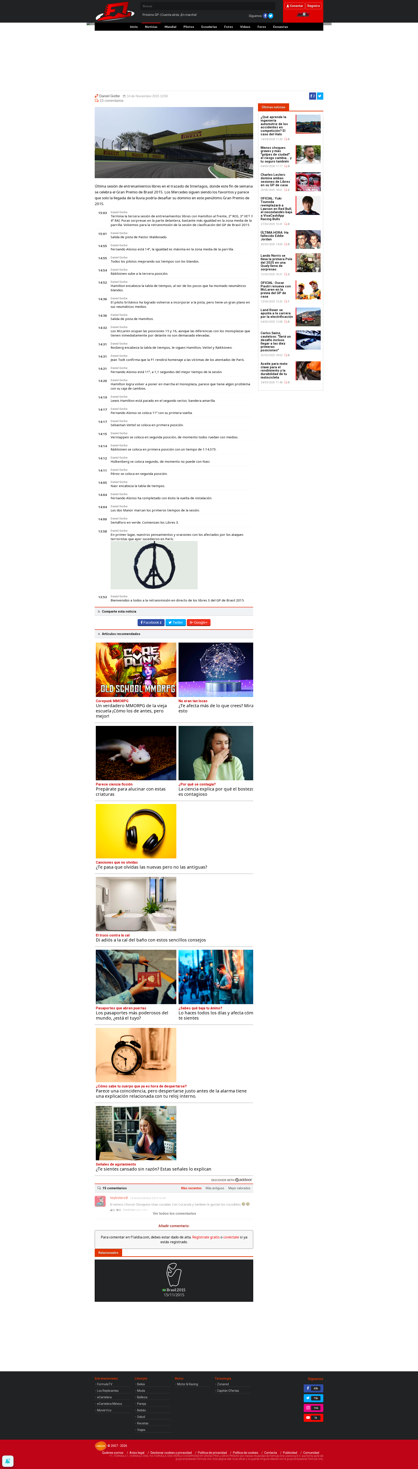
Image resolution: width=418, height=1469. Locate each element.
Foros (262, 26)
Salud (141, 1417)
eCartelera (104, 1397)
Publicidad (290, 1452)
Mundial (170, 26)
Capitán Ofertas (228, 1390)
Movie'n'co (104, 1410)
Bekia (141, 1384)
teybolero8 (119, 1198)
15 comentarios (111, 100)
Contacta (270, 1452)
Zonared (223, 1384)
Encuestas (280, 26)
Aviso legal (137, 1452)
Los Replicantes (108, 1390)
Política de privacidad (212, 1452)
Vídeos (245, 26)
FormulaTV (104, 1384)
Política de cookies (245, 1452)
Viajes (141, 1430)
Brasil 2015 (175, 1290)
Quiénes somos (112, 1452)
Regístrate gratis (206, 1237)
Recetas (142, 1423)
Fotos (228, 26)
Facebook (152, 622)
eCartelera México (109, 1403)
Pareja (141, 1403)
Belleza (142, 1397)
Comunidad (311, 1452)
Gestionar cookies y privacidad (171, 1452)
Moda (141, 1390)
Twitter (178, 622)
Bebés (141, 1410)
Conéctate (129, 1209)
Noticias (151, 26)
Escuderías (209, 26)
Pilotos (189, 26)
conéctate (231, 1237)
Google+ (200, 622)
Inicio (134, 26)
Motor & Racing (187, 1384)
